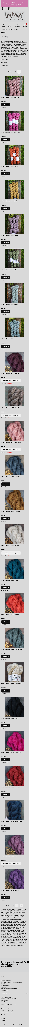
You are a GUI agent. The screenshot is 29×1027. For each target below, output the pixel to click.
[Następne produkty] (16, 905)
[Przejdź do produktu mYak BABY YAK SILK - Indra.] (14, 327)
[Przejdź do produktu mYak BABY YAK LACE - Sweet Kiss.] (14, 741)
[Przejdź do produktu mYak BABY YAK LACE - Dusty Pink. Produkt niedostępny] (14, 431)
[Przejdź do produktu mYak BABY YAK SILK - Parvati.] (14, 293)
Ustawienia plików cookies (8, 998)
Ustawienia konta (5, 1000)
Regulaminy (4, 987)
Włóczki (10, 29)
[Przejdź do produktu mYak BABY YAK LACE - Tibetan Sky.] (14, 638)
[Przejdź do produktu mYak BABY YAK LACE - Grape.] (14, 879)
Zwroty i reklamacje (6, 980)
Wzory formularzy (6, 985)
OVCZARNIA (4, 29)
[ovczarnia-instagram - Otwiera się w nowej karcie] (3, 8)
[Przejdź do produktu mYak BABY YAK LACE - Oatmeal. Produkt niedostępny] (14, 534)
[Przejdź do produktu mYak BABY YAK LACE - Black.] (14, 707)
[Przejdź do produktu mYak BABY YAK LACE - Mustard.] (14, 500)
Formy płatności (5, 1008)
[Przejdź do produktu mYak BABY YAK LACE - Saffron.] (14, 603)
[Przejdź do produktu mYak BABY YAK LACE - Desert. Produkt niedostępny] (14, 396)
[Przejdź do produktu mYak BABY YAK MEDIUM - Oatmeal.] (14, 672)
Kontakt (3, 1019)
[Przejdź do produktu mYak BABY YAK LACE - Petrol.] (14, 569)
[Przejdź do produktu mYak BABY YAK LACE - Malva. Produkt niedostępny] (14, 845)
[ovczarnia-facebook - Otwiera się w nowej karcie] (8, 8)
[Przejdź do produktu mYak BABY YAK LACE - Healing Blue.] (14, 810)
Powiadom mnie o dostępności (11, 380)
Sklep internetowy (12, 1024)
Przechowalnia (5, 1002)
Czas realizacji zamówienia (8, 1012)
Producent (16, 29)
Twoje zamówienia (6, 997)
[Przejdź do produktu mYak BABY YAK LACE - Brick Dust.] (14, 776)
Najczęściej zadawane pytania (9, 988)
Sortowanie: (4, 62)
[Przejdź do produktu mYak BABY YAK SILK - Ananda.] (14, 86)
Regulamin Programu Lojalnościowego (11, 982)
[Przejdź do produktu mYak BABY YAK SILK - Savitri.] (14, 189)
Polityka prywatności (6, 984)
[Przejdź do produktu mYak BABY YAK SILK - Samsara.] (14, 121)
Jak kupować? (5, 990)
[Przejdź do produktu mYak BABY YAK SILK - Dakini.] (14, 155)
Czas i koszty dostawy (7, 1010)
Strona (9, 71)
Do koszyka (6, 104)
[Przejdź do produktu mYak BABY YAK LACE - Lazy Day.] (14, 465)
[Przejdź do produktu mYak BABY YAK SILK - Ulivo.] (14, 258)
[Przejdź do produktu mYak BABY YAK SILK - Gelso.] (14, 224)
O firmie (3, 1020)
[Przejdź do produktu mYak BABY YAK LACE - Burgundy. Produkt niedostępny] (14, 362)
